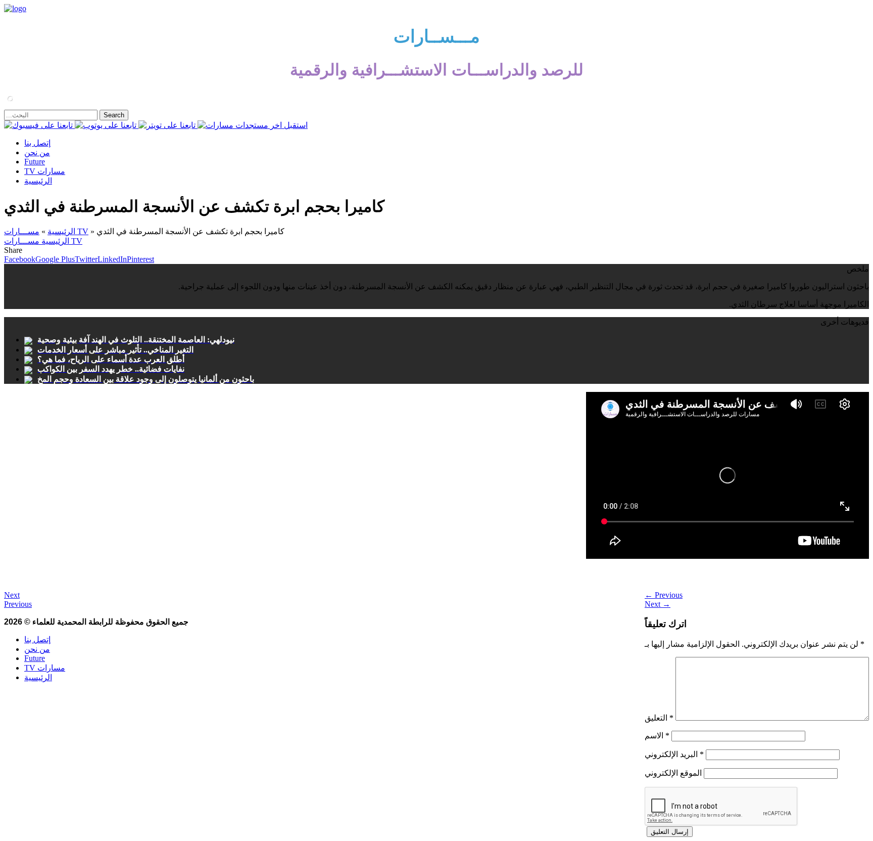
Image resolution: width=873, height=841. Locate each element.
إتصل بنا (37, 143)
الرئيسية (38, 180)
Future (34, 161)
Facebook (19, 259)
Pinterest (140, 259)
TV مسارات (44, 171)
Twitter (86, 259)
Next (657, 604)
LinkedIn (112, 259)
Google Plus (55, 259)
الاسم (657, 735)
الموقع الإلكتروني (673, 773)
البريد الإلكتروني (674, 754)
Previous (664, 595)
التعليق (659, 718)
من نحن (37, 152)
